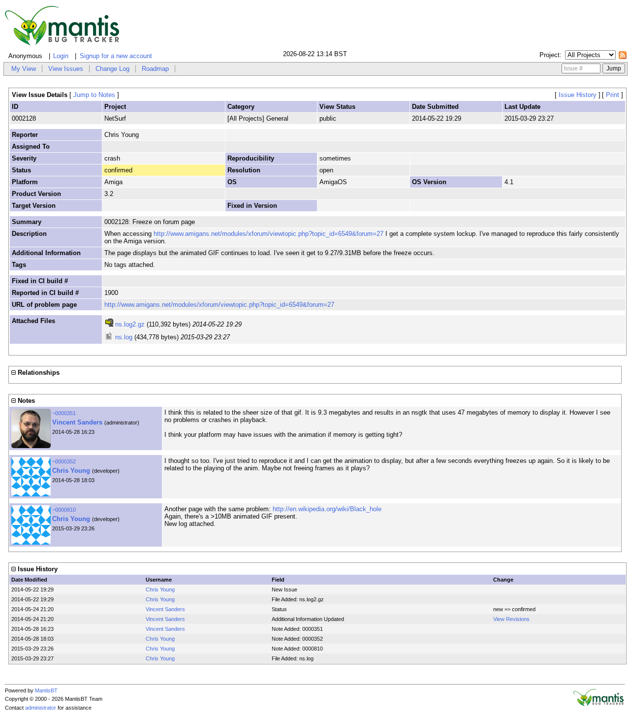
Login (60, 56)
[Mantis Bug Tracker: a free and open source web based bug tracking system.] (598, 704)
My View (23, 68)
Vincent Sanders (77, 422)
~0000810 (64, 510)
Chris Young (71, 470)
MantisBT (46, 690)
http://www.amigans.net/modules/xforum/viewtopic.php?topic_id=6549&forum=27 (268, 233)
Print (612, 94)
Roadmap (155, 68)
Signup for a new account (116, 56)
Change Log (112, 68)
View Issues (65, 68)
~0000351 (64, 413)
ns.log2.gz (130, 324)
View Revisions (511, 619)
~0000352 (64, 461)
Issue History (578, 94)
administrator (40, 708)
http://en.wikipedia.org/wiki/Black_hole (327, 509)
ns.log (123, 337)
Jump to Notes (94, 94)
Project (549, 55)
